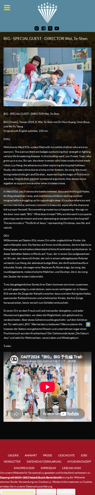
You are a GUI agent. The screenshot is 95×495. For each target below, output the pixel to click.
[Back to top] (88, 324)
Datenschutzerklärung (18, 492)
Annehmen (46, 492)
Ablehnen (66, 492)
